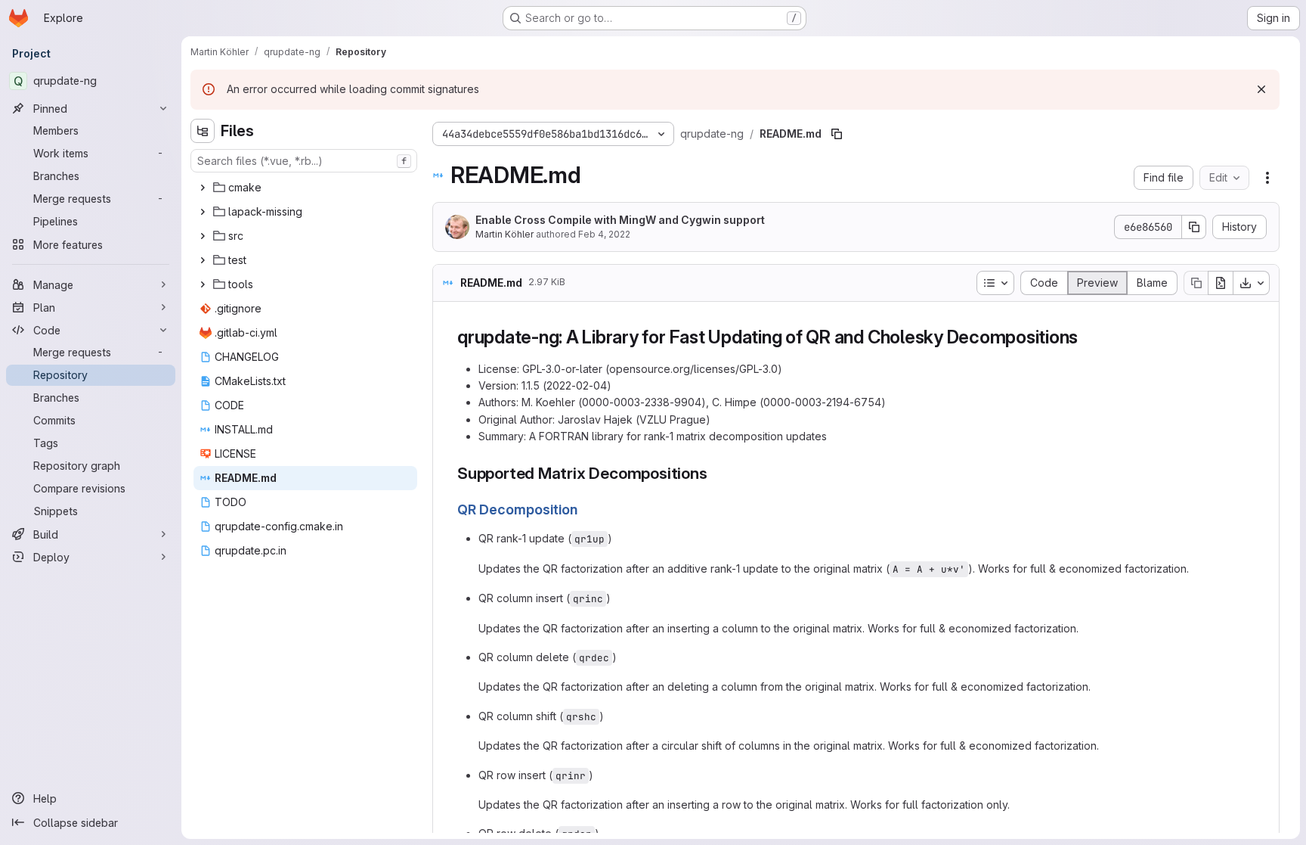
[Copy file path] (837, 134)
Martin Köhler (504, 234)
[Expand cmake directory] (202, 188)
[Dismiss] (1261, 89)
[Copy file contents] (1196, 283)
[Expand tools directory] (202, 284)
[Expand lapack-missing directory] (202, 212)
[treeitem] (305, 188)
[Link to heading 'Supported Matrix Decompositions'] (716, 473)
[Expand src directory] (202, 236)
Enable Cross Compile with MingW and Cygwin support (620, 219)
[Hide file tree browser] (202, 131)
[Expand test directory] (202, 260)
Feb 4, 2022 (604, 234)
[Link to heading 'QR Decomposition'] (585, 509)
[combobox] (303, 160)
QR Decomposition (517, 509)
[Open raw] (1221, 283)
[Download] (1251, 283)
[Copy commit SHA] (1194, 227)
